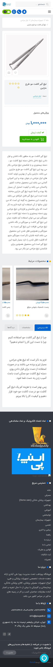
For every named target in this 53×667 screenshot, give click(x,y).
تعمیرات (47, 559)
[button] (24, 12)
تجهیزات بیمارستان (43, 520)
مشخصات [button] (26, 327)
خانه (49, 490)
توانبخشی (47, 515)
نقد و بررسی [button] (43, 327)
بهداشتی (47, 505)
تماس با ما (46, 544)
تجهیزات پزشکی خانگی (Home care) (35, 500)
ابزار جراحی (37, 96)
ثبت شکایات (46, 554)
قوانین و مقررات (44, 549)
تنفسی (48, 525)
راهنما (48, 534)
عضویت (9, 652)
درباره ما (47, 539)
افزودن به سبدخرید (31, 139)
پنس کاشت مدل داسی (38, 307)
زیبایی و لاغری (45, 529)
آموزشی (47, 510)
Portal (32, 662)
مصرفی (48, 495)
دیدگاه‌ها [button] (11, 327)
